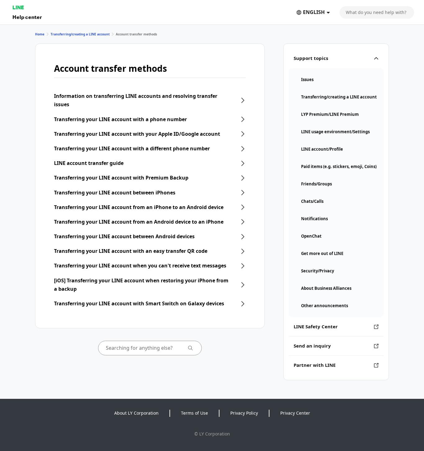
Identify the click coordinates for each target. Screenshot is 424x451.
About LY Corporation (136, 413)
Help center (27, 17)
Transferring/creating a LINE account (80, 34)
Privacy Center (295, 413)
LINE (18, 7)
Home (39, 34)
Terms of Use (194, 413)
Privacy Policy (244, 413)
